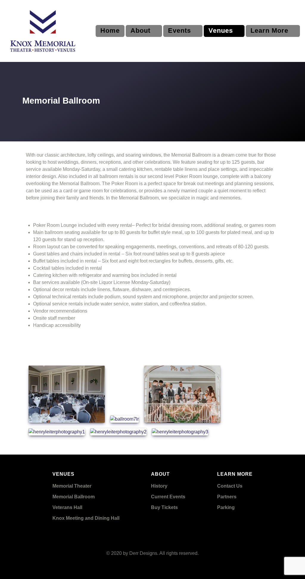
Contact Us (229, 486)
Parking (226, 507)
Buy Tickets (164, 507)
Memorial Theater (71, 486)
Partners (226, 496)
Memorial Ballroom (73, 496)
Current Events (168, 496)
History (159, 486)
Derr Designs (143, 553)
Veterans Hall (67, 507)
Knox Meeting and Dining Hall (85, 518)
